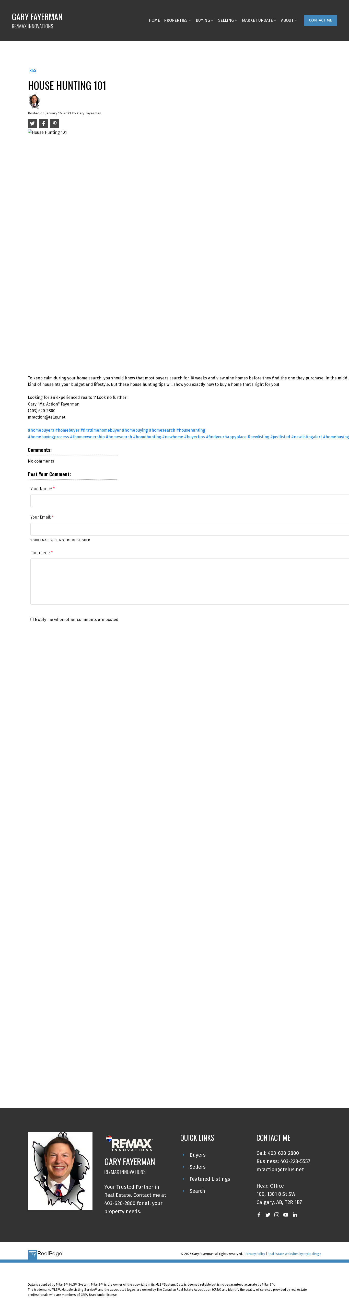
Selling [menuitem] (226, 20)
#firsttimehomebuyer (100, 430)
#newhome (172, 436)
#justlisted (280, 436)
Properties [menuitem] (176, 20)
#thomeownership (87, 436)
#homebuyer (67, 430)
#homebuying (135, 430)
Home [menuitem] (154, 20)
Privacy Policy (255, 1254)
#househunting (190, 430)
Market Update (257, 20)
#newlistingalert (306, 436)
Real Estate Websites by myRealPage (294, 1254)
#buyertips (194, 436)
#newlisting (258, 436)
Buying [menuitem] (203, 20)
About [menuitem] (287, 20)
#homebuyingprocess (48, 436)
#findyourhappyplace (226, 436)
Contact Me (320, 20)
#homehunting (147, 436)
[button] (320, 20)
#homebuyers (41, 430)
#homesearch (162, 430)
